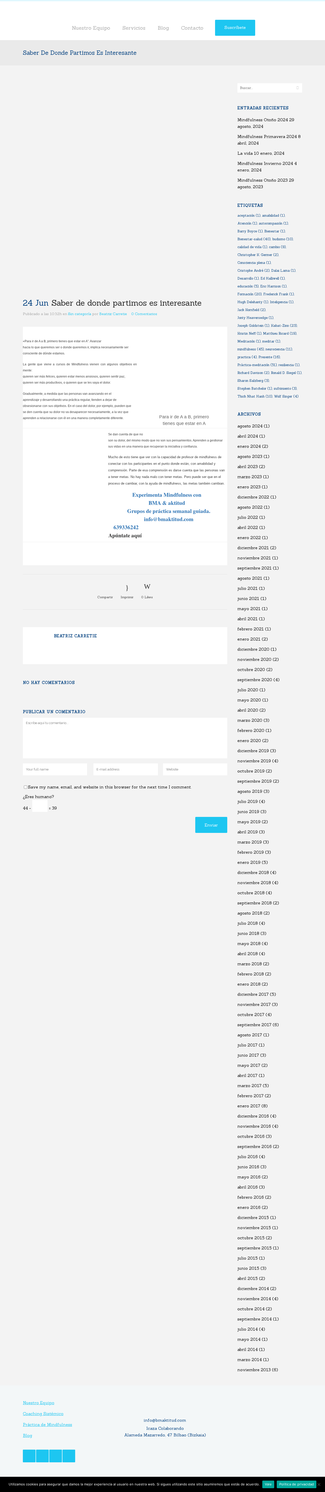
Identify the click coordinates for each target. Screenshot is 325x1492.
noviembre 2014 (254, 1298)
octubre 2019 (251, 771)
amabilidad (273, 215)
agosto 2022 (250, 507)
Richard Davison (253, 373)
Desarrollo (248, 278)
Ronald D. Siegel (286, 373)
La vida (245, 153)
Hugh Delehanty (252, 302)
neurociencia (279, 349)
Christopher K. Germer (257, 255)
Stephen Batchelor (254, 388)
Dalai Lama (283, 270)
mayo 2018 (249, 943)
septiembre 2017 (254, 1024)
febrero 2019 (250, 852)
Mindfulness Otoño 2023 (262, 180)
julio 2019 (247, 801)
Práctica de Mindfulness (47, 1424)
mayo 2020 (249, 699)
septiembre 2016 (254, 1146)
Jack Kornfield (251, 310)
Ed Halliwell (273, 278)
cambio (277, 247)
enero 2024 (249, 446)
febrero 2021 (250, 628)
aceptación (248, 215)
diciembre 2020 (253, 649)
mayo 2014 (249, 1339)
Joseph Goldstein (253, 325)
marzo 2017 (249, 1085)
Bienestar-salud (253, 239)
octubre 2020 (251, 669)
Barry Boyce (250, 231)
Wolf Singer (286, 396)
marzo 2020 (249, 720)
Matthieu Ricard (279, 333)
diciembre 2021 (253, 547)
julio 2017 (247, 1045)
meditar (271, 341)
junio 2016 (248, 1166)
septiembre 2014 (254, 1319)
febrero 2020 (250, 730)
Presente (269, 357)
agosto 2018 (249, 913)
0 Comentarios (144, 314)
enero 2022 (249, 537)
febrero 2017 (250, 1095)
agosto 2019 (249, 791)
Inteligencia (281, 302)
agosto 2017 (249, 1034)
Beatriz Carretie (113, 314)
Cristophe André (253, 270)
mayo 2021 (249, 608)
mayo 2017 (248, 1065)
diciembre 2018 (253, 872)
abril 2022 (247, 527)
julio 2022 (247, 517)
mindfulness (250, 349)
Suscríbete (235, 27)
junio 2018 (248, 933)
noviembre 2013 (254, 1369)
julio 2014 (247, 1329)
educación (247, 286)
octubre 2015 (251, 1237)
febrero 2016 (250, 1197)
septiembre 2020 (254, 679)
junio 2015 (248, 1268)
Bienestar (274, 231)
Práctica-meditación (257, 365)
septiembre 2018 (254, 902)
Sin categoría (79, 314)
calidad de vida (252, 247)
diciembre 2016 (253, 1116)
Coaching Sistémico (43, 1413)
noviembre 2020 (254, 659)
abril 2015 (247, 1278)
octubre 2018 (251, 892)
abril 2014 (247, 1349)
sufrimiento (285, 388)
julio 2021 (247, 588)
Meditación (249, 341)
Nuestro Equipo (38, 1402)
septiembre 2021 (254, 568)
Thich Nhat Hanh (254, 396)
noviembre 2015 (254, 1227)
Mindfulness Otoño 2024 (262, 119)
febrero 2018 (250, 973)
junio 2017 (248, 1055)
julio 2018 (247, 923)
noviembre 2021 (254, 557)
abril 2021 (247, 618)
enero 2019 (249, 862)
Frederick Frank (278, 294)
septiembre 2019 (254, 781)
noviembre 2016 (254, 1126)
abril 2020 (247, 710)
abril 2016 (247, 1187)
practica (247, 357)
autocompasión (273, 223)
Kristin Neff (249, 333)
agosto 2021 (249, 578)
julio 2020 (247, 689)
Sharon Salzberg (253, 381)
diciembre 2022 (253, 497)
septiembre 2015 (254, 1247)
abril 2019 (247, 831)
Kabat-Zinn (284, 325)
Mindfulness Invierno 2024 (265, 163)
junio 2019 (248, 811)
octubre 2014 (251, 1308)
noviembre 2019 (254, 760)
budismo (282, 239)
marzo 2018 (249, 963)
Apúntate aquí (125, 535)
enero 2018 (249, 984)
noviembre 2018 (254, 882)
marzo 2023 (249, 476)
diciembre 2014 (253, 1288)
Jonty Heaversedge (255, 318)
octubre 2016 (251, 1136)
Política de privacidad (296, 1484)
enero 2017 (248, 1105)
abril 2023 (247, 466)
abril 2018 (247, 953)
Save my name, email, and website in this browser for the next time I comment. (110, 787)
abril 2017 (247, 1075)
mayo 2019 (249, 821)
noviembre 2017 (254, 1004)
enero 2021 (249, 639)
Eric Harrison (273, 286)
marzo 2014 (249, 1359)
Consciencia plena (254, 263)
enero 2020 (249, 740)
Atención (247, 223)
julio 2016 (247, 1156)
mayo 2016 (249, 1176)
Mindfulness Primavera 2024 (267, 136)
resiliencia (289, 365)
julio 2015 (247, 1258)
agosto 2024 (250, 425)
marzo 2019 (249, 842)
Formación (249, 294)
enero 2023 (249, 486)
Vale (268, 1484)
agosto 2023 (249, 456)
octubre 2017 (250, 1014)
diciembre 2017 (253, 994)
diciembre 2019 (253, 750)
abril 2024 (247, 436)
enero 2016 (249, 1207)
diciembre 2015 (253, 1217)
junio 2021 (248, 598)
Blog (27, 1435)
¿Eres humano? (38, 796)
